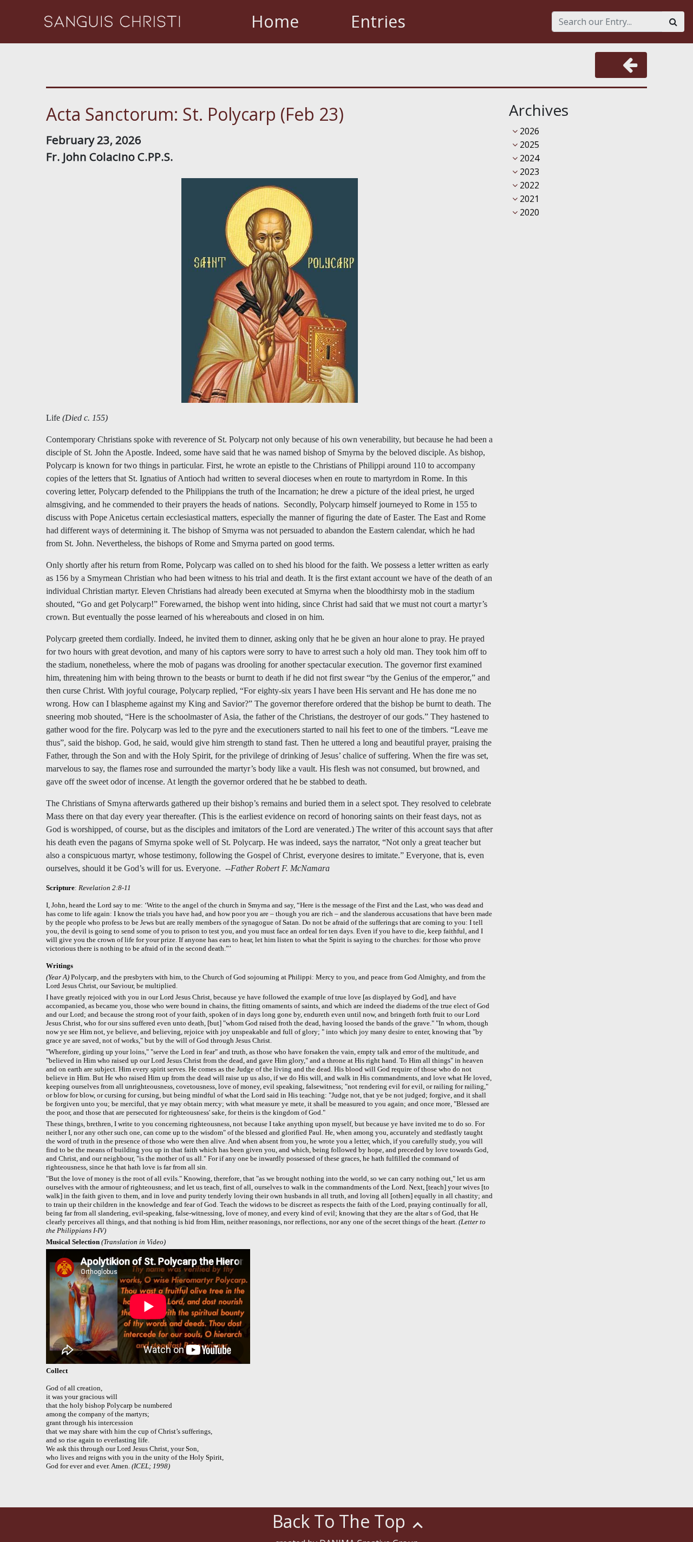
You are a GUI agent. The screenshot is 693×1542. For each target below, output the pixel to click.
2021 (528, 199)
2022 (528, 185)
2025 (528, 145)
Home (275, 21)
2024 (528, 158)
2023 (528, 172)
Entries (378, 21)
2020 (528, 212)
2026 (528, 131)
